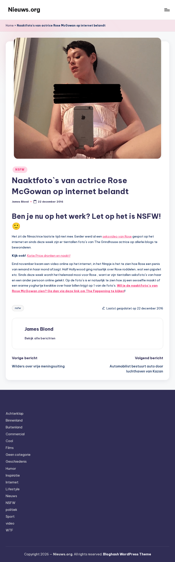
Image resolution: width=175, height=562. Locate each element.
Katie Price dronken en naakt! (48, 255)
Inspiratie (13, 475)
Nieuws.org (24, 9)
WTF (9, 530)
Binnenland (14, 420)
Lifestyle (13, 489)
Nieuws (11, 496)
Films (10, 448)
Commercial (15, 434)
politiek (11, 510)
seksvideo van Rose (117, 236)
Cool (9, 441)
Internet (12, 482)
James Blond (39, 329)
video (10, 523)
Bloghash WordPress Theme (127, 554)
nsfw (18, 308)
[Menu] (166, 9)
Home (10, 25)
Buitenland (14, 427)
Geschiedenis (16, 461)
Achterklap (14, 414)
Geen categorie (18, 455)
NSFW (20, 169)
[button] (40, 338)
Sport (10, 517)
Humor (11, 469)
